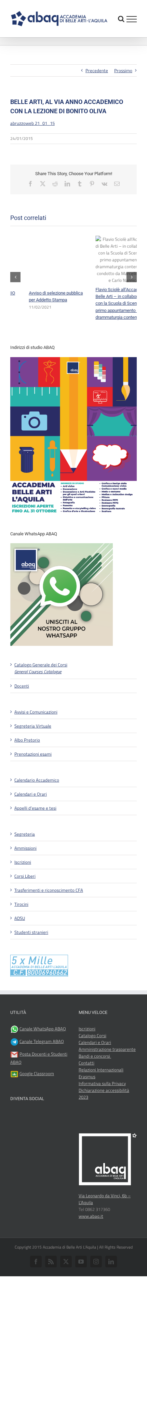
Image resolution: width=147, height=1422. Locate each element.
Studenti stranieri (31, 954)
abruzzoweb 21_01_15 (32, 123)
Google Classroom (36, 1096)
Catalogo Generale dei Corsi (40, 691)
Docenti (21, 708)
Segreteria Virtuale (32, 748)
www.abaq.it (91, 1239)
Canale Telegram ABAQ (41, 1064)
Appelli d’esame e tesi (35, 830)
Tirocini (21, 926)
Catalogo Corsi (92, 1058)
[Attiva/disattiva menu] (131, 19)
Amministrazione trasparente (107, 1072)
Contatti (86, 1085)
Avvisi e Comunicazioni (35, 734)
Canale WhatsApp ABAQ (42, 1051)
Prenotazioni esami (33, 776)
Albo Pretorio (27, 762)
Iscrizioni (22, 884)
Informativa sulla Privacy (102, 1106)
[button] (15, 288)
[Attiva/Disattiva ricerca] (121, 18)
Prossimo (123, 70)
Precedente (96, 70)
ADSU (19, 940)
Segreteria (24, 856)
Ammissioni (25, 870)
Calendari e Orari (30, 816)
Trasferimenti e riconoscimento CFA (48, 912)
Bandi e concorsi (95, 1078)
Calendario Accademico (36, 802)
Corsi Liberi (25, 898)
